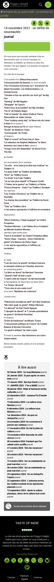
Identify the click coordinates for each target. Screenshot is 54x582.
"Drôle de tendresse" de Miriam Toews (22, 321)
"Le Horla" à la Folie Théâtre (17, 178)
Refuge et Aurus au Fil (14, 126)
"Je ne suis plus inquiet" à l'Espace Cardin (24, 181)
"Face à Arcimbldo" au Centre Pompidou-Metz (26, 236)
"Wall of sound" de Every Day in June (21, 139)
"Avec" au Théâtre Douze (16, 175)
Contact (11, 577)
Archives (38, 577)
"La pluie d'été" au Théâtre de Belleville (22, 172)
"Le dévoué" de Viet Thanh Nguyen (20, 308)
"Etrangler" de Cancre (14, 104)
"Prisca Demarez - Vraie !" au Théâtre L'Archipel (27, 187)
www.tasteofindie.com (27, 554)
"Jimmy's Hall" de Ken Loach (17, 275)
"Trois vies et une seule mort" (18, 288)
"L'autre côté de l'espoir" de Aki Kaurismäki (24, 279)
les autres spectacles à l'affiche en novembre (28, 209)
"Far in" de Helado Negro (16, 111)
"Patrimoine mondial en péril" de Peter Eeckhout (27, 302)
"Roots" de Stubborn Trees (16, 130)
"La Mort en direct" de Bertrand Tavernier (23, 272)
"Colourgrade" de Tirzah (15, 133)
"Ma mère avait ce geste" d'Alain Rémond (23, 305)
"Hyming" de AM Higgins (15, 101)
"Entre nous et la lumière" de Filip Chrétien (24, 108)
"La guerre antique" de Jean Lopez (20, 330)
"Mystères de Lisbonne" (25, 291)
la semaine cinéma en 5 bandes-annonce (23, 266)
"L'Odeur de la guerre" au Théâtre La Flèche (25, 184)
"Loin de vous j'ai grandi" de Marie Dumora (24, 263)
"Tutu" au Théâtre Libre (15, 206)
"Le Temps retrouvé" (14, 285)
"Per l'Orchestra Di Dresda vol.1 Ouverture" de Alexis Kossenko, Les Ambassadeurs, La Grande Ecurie (26, 89)
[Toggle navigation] (48, 4)
